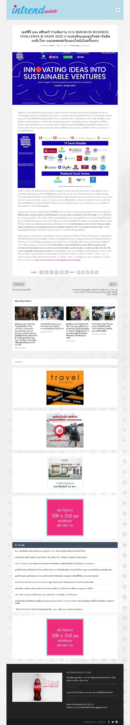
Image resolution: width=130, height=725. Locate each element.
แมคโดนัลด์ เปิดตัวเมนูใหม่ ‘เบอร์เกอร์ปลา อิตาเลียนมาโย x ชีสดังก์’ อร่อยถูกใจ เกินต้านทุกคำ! (51, 557)
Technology (74, 45)
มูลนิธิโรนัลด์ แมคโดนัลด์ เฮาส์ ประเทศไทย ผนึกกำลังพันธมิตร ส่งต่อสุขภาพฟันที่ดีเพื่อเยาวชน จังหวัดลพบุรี (56, 576)
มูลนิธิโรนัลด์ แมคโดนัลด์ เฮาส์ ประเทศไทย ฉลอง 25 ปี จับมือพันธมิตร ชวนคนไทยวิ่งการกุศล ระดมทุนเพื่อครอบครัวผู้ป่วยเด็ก (63, 569)
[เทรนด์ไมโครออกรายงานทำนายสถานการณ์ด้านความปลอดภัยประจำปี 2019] (52, 313)
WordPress (50, 722)
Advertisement (89, 722)
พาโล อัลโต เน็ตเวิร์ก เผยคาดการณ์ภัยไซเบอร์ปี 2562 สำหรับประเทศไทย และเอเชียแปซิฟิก (102, 327)
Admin (51, 45)
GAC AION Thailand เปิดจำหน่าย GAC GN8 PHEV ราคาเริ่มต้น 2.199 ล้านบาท (46, 594)
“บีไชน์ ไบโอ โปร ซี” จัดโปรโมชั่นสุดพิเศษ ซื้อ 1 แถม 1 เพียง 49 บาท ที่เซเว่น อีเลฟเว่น (49, 609)
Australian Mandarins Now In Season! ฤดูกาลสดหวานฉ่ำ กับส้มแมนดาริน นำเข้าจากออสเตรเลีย (54, 582)
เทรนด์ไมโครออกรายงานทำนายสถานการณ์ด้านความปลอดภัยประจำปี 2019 (52, 326)
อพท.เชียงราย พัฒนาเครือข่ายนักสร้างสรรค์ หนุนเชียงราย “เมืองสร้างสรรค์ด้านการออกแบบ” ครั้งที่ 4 (54, 588)
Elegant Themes (28, 722)
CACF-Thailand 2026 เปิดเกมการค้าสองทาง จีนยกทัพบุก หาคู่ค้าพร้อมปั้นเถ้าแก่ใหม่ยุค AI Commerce (54, 563)
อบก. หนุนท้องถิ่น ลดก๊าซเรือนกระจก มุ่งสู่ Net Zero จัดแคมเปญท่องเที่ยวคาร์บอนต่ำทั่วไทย (50, 551)
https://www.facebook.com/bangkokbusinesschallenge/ (58, 260)
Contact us (101, 722)
